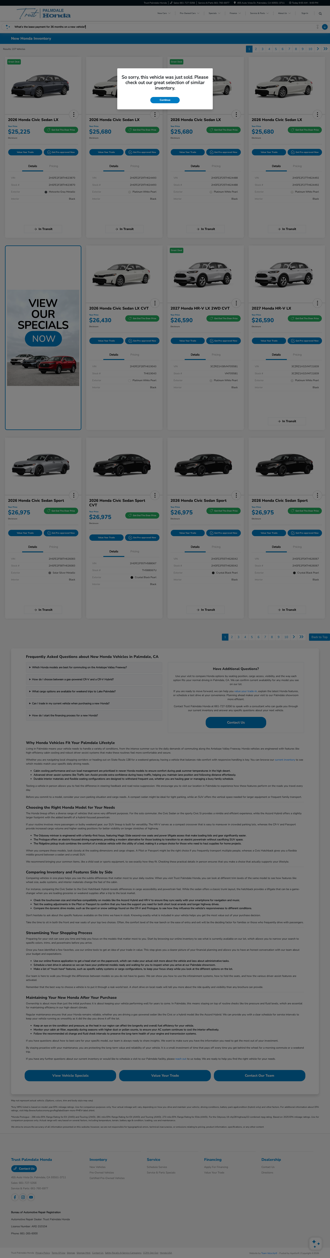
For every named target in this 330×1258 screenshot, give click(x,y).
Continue (165, 100)
